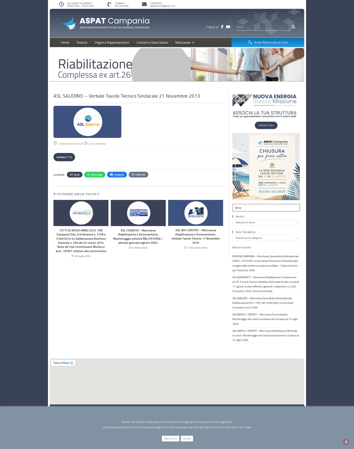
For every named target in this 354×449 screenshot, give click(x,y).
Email (76, 174)
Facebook (119, 174)
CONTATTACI (156, 3)
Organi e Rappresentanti (112, 42)
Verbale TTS (64, 157)
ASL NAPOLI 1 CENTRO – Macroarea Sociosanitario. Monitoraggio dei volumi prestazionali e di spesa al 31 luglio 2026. (265, 318)
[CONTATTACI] (144, 4)
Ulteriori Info (170, 438)
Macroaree (182, 42)
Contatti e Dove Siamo (152, 42)
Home (65, 42)
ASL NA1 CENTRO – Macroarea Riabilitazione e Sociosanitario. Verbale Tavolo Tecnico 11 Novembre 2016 (196, 236)
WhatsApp (96, 174)
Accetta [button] (187, 438)
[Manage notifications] (346, 442)
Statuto (82, 42)
